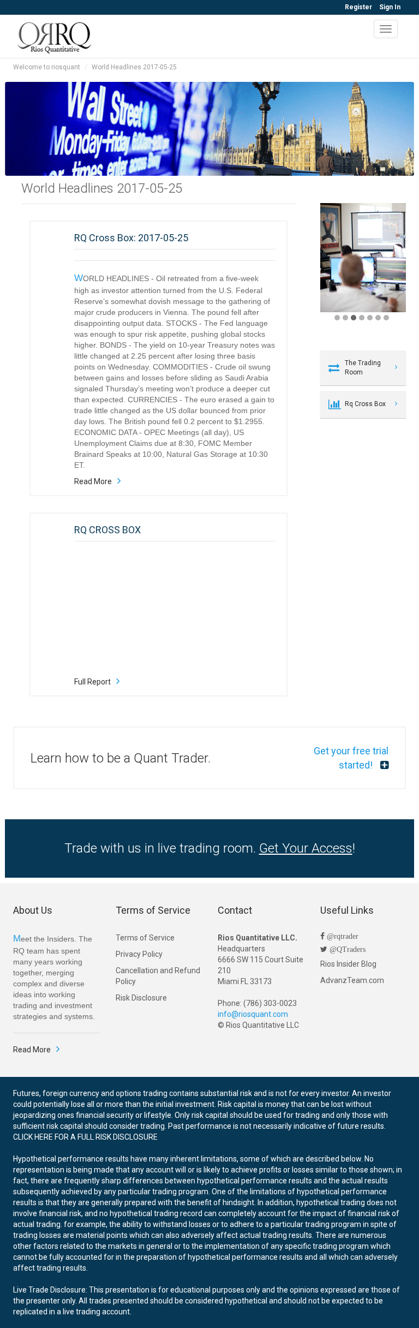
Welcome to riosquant (46, 67)
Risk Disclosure (141, 997)
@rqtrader (341, 936)
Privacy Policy (139, 954)
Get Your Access (305, 848)
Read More (93, 481)
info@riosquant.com (253, 1014)
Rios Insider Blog (348, 964)
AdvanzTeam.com (352, 980)
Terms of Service (145, 937)
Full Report (92, 681)
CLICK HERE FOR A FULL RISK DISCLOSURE (85, 1137)
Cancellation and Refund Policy (158, 976)
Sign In (389, 7)
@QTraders (346, 949)
